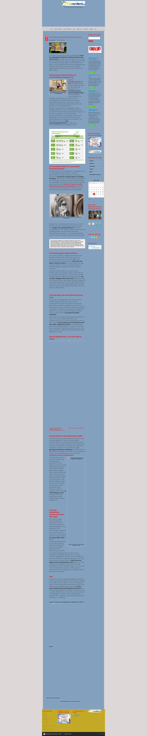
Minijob (90, 171)
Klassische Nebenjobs (67, 29)
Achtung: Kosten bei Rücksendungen (93, 58)
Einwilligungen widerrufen (49, 729)
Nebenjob (91, 160)
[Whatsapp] (94, 237)
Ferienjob (91, 169)
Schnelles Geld (79, 29)
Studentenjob (92, 166)
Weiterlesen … (91, 72)
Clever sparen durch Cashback (75, 428)
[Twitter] (92, 237)
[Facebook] (90, 237)
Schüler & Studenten (58, 29)
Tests (95, 29)
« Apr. (89, 199)
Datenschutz (45, 721)
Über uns (45, 715)
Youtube (101, 734)
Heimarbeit (91, 163)
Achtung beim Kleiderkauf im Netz (93, 91)
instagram (103, 734)
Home (52, 29)
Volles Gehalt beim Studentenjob (93, 110)
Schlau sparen (85, 29)
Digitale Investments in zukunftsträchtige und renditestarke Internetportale (57, 429)
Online (74, 29)
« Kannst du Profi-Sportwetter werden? (53, 697)
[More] (96, 237)
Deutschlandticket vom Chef (94, 75)
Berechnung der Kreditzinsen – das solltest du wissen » (70, 701)
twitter (100, 734)
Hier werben (45, 723)
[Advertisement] (73, 19)
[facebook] (98, 734)
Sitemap (45, 713)
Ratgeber (91, 29)
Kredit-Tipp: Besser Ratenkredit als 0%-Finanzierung (65, 37)
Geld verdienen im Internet (94, 174)
